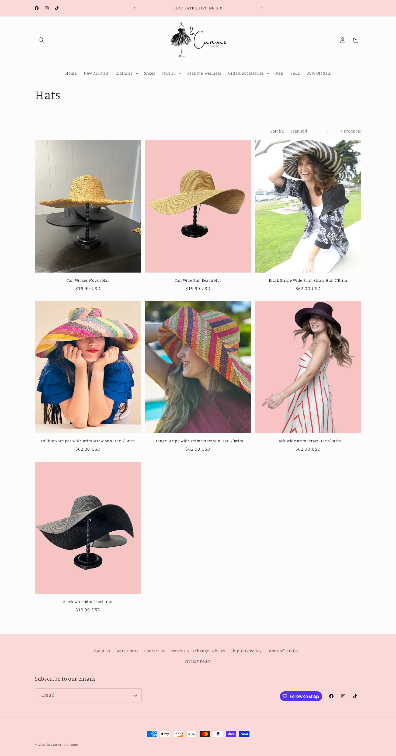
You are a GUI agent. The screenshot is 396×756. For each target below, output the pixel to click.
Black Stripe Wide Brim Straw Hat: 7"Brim (308, 280)
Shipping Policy (246, 651)
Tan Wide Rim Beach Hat (198, 280)
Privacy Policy (198, 661)
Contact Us (154, 651)
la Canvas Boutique (62, 745)
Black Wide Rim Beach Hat (88, 601)
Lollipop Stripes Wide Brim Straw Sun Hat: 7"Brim (88, 440)
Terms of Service (282, 651)
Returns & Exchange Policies (198, 651)
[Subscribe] (134, 695)
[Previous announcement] (134, 8)
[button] (41, 40)
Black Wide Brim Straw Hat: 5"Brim (308, 440)
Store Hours (127, 651)
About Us (101, 651)
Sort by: (277, 131)
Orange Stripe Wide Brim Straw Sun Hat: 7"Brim (198, 440)
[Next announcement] (262, 8)
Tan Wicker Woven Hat (88, 280)
